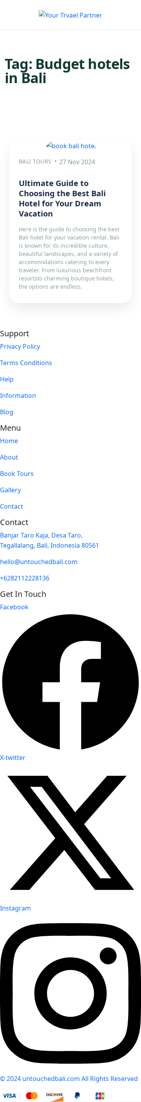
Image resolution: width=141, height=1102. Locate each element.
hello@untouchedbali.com (39, 561)
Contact (11, 506)
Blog (6, 412)
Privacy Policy (20, 346)
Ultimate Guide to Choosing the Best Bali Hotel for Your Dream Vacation (62, 198)
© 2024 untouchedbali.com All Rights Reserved (69, 1078)
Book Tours (17, 473)
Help (7, 379)
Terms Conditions (26, 362)
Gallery (10, 490)
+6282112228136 (24, 578)
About (9, 457)
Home (9, 441)
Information (18, 395)
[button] (121, 15)
